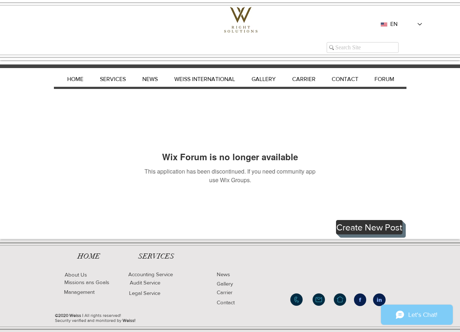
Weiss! (129, 320)
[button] (369, 227)
